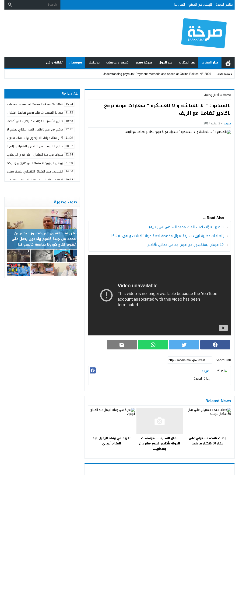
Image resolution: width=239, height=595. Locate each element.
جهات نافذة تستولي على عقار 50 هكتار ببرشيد (207, 440)
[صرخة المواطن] (204, 33)
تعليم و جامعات (117, 62)
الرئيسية (228, 62)
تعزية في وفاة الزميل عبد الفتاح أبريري (111, 440)
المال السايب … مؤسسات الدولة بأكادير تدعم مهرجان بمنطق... (159, 443)
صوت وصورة (65, 202)
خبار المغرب (210, 62)
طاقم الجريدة (224, 4)
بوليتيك (94, 62)
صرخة (227, 123)
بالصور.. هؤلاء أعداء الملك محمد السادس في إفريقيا (186, 227)
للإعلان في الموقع (200, 4)
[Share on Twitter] (184, 345)
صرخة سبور (143, 62)
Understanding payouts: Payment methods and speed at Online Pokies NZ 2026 (157, 74)
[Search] (10, 4)
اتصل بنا (179, 4)
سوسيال (75, 62)
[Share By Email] (122, 345)
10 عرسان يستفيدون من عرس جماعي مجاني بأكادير (186, 245)
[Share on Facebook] (215, 345)
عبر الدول (165, 62)
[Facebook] (92, 370)
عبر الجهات (187, 62)
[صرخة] (221, 376)
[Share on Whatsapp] (153, 345)
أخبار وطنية (211, 95)
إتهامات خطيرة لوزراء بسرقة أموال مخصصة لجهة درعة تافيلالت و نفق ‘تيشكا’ (167, 236)
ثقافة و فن (54, 62)
